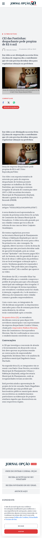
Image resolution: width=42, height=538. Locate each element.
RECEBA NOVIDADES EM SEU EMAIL (21, 485)
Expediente (8, 500)
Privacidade (33, 517)
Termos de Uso (11, 519)
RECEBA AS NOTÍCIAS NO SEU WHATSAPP (21, 478)
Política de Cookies (21, 517)
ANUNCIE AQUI (21, 491)
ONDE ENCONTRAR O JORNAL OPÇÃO (21, 471)
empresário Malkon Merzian (24, 328)
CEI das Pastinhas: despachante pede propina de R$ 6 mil (19, 41)
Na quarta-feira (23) (10, 317)
